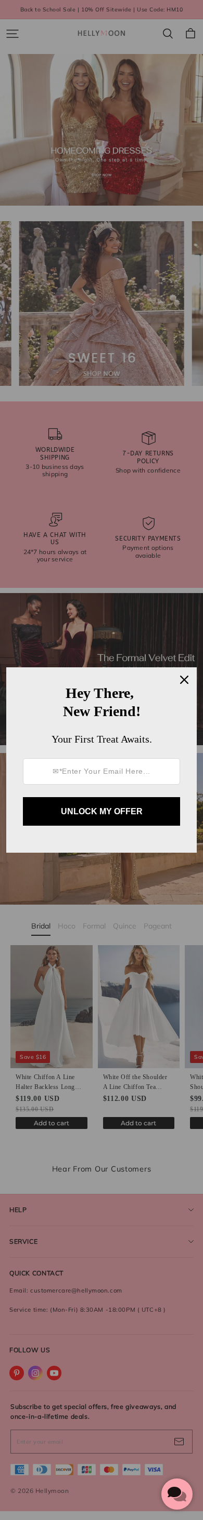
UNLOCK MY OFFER (102, 811)
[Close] (184, 679)
